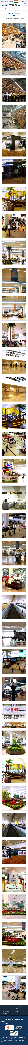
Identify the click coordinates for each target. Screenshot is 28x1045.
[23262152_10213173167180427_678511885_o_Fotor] (14, 580)
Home (2, 8)
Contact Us (4, 1013)
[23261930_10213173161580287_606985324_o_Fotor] (14, 716)
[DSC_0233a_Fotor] (14, 199)
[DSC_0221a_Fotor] (14, 416)
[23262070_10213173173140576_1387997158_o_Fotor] (14, 607)
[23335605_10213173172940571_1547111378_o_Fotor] (14, 798)
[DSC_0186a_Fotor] (14, 253)
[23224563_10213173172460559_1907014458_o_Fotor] (14, 852)
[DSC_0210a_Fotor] (14, 389)
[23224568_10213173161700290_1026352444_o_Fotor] (14, 879)
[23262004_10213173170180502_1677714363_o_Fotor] (14, 689)
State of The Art (5, 1011)
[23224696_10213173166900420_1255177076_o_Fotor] (14, 906)
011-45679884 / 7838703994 (7, 1)
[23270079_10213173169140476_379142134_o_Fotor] (14, 961)
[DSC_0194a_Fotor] (14, 308)
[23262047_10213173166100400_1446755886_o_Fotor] (14, 634)
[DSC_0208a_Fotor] (14, 362)
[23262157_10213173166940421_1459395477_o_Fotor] (14, 553)
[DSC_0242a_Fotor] (14, 144)
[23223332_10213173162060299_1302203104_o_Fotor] (14, 825)
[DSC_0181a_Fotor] (14, 471)
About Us (4, 1010)
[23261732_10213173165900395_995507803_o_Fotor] (14, 934)
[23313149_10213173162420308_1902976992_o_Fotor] (14, 743)
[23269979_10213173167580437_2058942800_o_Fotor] (14, 525)
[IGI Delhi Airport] (14, 90)
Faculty (16, 1011)
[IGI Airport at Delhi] (14, 35)
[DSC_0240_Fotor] (14, 171)
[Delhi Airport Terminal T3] (14, 63)
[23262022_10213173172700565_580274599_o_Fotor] (14, 661)
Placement (17, 1010)
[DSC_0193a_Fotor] (14, 280)
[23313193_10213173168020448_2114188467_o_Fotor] (14, 770)
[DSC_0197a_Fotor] (14, 335)
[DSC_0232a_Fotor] (14, 226)
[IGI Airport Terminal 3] (14, 117)
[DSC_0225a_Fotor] (14, 444)
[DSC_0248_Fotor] (14, 498)
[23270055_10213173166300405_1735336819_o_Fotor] (14, 988)
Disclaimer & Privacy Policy (19, 1007)
